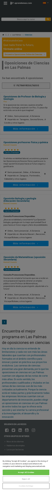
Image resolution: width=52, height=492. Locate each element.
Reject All (26, 479)
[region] (26, 474)
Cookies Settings (26, 486)
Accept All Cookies (26, 472)
